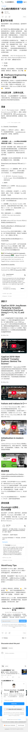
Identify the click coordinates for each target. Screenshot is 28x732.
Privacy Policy (16, 715)
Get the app (21, 725)
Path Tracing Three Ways (8, 373)
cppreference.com (21, 114)
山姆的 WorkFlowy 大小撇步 (17, 578)
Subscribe (19, 2)
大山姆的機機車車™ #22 (7, 670)
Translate (4, 6)
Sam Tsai (7, 11)
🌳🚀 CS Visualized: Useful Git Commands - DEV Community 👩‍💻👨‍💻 (13, 254)
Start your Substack (10, 725)
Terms (16, 721)
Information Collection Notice (15, 625)
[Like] (2, 16)
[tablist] (7, 648)
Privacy (12, 721)
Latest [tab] (6, 666)
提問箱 (10, 594)
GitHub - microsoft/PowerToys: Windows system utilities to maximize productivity (12, 475)
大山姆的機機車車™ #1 (7, 680)
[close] (24, 684)
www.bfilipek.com (11, 200)
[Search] (25, 666)
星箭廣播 (4, 158)
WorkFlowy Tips (5, 571)
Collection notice (22, 721)
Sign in (25, 2)
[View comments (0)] (6, 16)
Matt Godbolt (17, 367)
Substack (7, 729)
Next (23, 638)
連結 (2, 515)
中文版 (5, 63)
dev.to (2, 165)
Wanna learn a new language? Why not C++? (13, 163)
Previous (6, 638)
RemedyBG (19, 270)
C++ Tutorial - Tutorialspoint (9, 126)
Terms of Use (21, 624)
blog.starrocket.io (18, 143)
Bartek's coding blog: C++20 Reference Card (13, 226)
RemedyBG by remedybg (8, 265)
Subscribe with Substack (15, 709)
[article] (14, 673)
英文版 (5, 66)
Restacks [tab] (11, 648)
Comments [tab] (4, 648)
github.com (4, 478)
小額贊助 (3, 602)
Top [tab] (3, 666)
